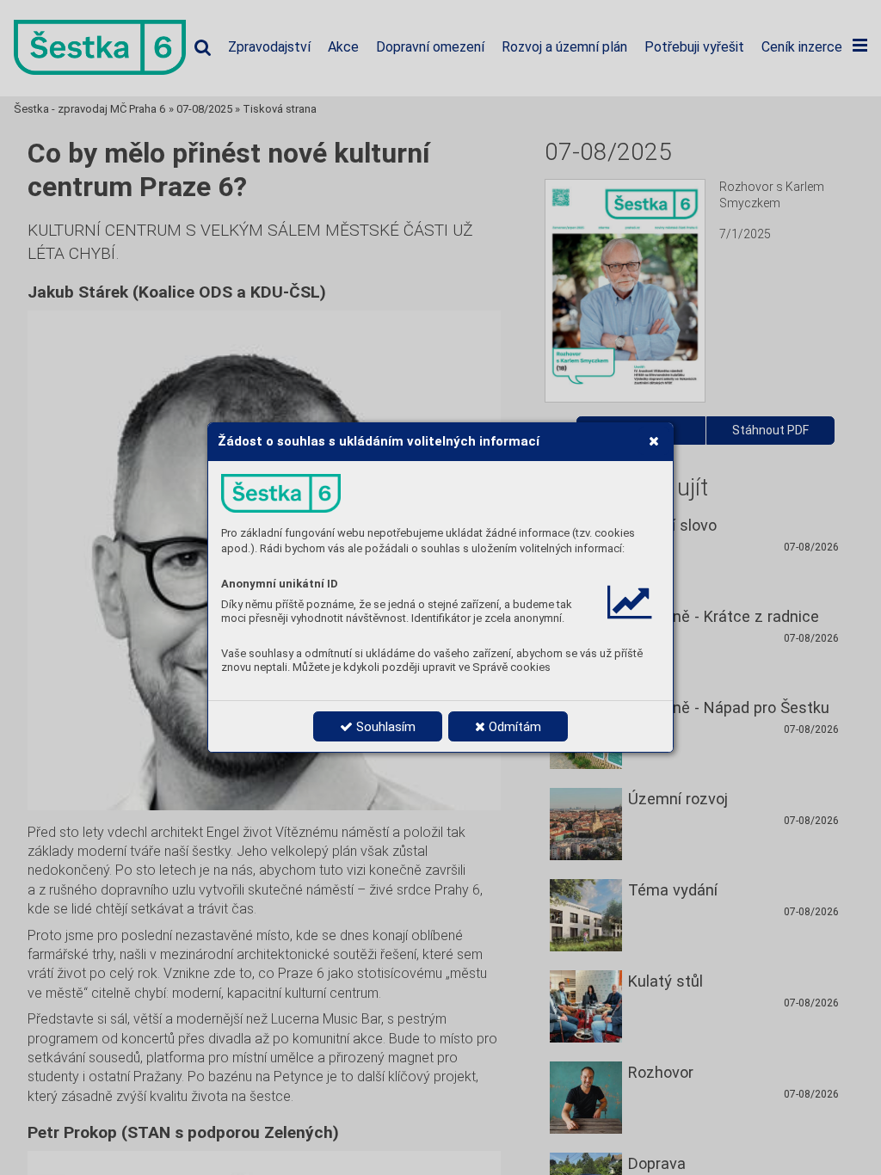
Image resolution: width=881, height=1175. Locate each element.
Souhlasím (384, 727)
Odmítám (513, 727)
